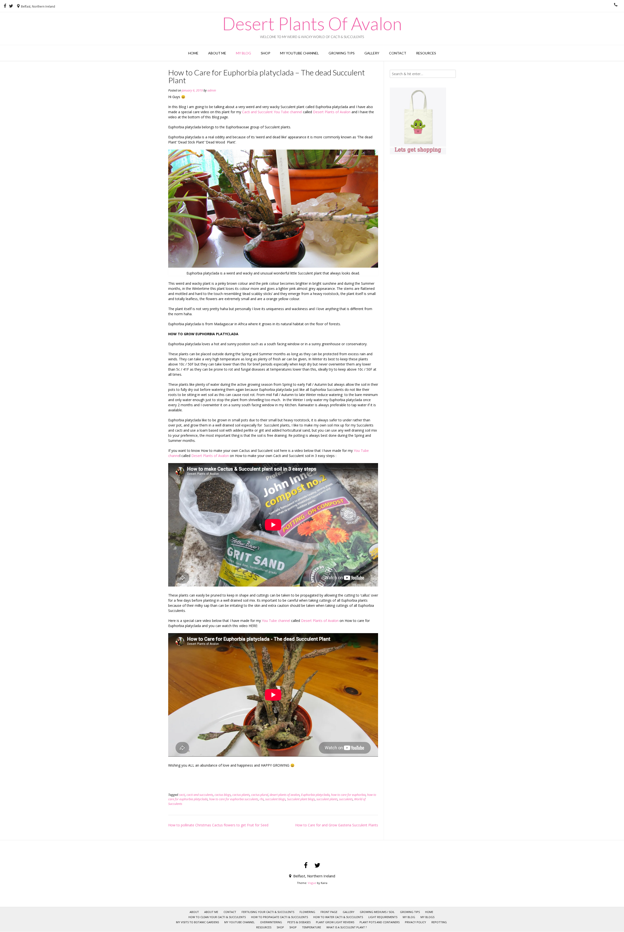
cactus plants (241, 795)
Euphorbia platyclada (315, 795)
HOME (193, 53)
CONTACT (397, 53)
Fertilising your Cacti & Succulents (268, 912)
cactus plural (259, 795)
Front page (329, 912)
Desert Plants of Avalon (332, 112)
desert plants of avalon (285, 795)
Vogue (312, 883)
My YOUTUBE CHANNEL (299, 53)
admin (211, 90)
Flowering (307, 912)
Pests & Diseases (299, 922)
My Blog (243, 53)
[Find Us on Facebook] (5, 6)
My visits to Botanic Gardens (197, 922)
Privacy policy (415, 922)
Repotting (439, 922)
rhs (262, 799)
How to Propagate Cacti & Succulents (279, 917)
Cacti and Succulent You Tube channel (272, 112)
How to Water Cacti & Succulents (338, 917)
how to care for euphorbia (348, 795)
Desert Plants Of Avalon (312, 23)
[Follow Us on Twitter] (11, 6)
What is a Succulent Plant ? (346, 927)
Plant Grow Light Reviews (335, 922)
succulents (346, 799)
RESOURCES (426, 53)
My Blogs (427, 917)
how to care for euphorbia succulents (233, 799)
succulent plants (327, 799)
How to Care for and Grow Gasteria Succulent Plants (336, 825)
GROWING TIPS (342, 53)
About (194, 912)
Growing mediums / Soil (377, 912)
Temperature (311, 927)
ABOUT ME (217, 53)
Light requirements (382, 917)
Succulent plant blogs (301, 799)
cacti (182, 795)
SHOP (280, 927)
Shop (265, 53)
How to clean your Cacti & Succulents (217, 917)
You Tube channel (276, 620)
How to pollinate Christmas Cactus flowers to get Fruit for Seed (218, 825)
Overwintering (271, 922)
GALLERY (371, 53)
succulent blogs (275, 799)
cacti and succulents (199, 795)
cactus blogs (222, 795)
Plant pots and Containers (380, 922)
